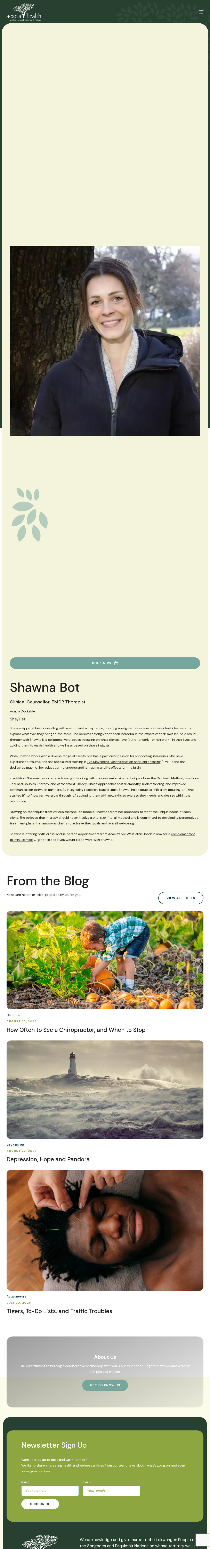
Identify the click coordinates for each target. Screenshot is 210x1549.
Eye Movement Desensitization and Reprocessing (124, 762)
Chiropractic (16, 1015)
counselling (49, 728)
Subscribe (40, 1504)
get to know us (105, 1385)
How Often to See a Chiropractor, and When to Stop (76, 1030)
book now (101, 663)
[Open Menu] (201, 12)
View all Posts (181, 898)
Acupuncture (16, 1296)
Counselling (15, 1145)
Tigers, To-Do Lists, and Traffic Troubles (59, 1311)
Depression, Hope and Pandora (48, 1159)
